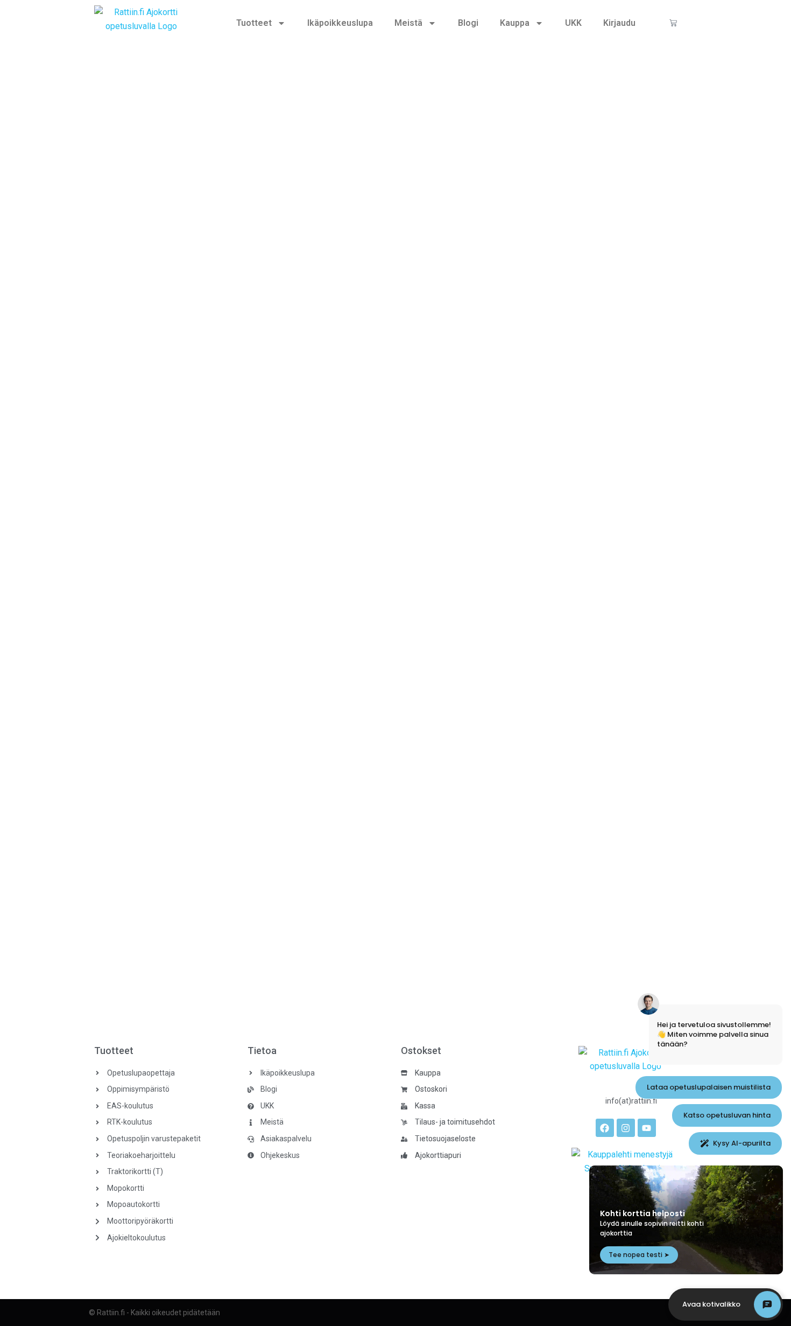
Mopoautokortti (97, 474)
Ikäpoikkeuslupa (340, 23)
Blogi (468, 23)
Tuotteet (254, 23)
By (144, 474)
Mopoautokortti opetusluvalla (145, 455)
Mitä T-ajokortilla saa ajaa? (139, 914)
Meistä (408, 23)
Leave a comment (237, 474)
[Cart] (673, 23)
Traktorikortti (92, 932)
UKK (573, 23)
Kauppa (514, 23)
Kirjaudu (619, 23)
